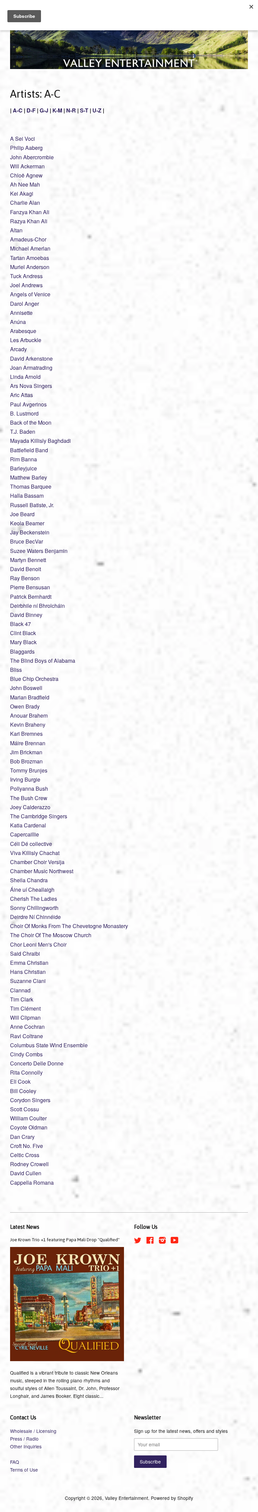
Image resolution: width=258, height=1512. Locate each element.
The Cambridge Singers (38, 816)
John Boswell (26, 688)
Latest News (24, 1227)
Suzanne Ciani (28, 981)
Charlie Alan (25, 202)
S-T (84, 110)
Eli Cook (20, 1081)
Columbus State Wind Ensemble (49, 1045)
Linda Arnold (25, 377)
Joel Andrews (26, 285)
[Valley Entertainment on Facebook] (150, 1241)
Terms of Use (24, 1469)
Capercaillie (24, 834)
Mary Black (23, 642)
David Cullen (25, 1173)
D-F (31, 110)
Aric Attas (21, 395)
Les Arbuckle (25, 340)
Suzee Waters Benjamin (39, 551)
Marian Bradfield (29, 697)
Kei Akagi (21, 193)
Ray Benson (25, 578)
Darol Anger (24, 303)
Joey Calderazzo (30, 807)
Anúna (18, 322)
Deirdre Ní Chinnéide (35, 917)
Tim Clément (25, 1008)
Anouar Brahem (29, 715)
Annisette (21, 313)
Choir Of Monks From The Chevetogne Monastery (69, 926)
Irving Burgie (25, 779)
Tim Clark (21, 999)
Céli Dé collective (31, 844)
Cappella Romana (32, 1182)
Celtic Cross (24, 1155)
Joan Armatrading (31, 367)
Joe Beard (22, 514)
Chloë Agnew (26, 175)
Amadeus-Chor (28, 239)
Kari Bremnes (26, 733)
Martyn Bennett (28, 560)
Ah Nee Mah (25, 184)
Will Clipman (25, 1017)
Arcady (18, 349)
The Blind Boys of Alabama (42, 660)
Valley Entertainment (126, 1497)
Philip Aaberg (26, 148)
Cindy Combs (26, 1054)
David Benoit (25, 569)
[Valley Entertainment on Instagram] (162, 1241)
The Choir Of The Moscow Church (50, 935)
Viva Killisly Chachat (34, 853)
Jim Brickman (26, 752)
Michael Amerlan (30, 248)
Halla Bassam (27, 495)
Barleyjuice (23, 468)
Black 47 (20, 624)
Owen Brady (25, 706)
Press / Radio (24, 1438)
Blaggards (22, 651)
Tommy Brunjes (28, 770)
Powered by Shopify (172, 1497)
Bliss (16, 669)
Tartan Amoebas (29, 258)
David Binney (26, 615)
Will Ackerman (27, 166)
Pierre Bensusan (30, 587)
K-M (57, 110)
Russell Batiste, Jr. (32, 505)
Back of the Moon (30, 422)
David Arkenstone (31, 358)
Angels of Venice (30, 294)
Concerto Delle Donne (36, 1063)
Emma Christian (29, 962)
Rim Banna (23, 459)
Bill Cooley (23, 1091)
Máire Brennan (27, 743)
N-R (71, 110)
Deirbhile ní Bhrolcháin (37, 606)
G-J (44, 110)
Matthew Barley (28, 477)
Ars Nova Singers (31, 386)
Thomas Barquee (30, 486)
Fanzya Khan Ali (29, 212)
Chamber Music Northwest (41, 871)
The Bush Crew (28, 798)
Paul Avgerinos (28, 404)
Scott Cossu (24, 1109)
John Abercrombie (32, 157)
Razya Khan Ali (28, 221)
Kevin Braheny (27, 724)
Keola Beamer (27, 523)
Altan (16, 230)
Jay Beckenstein (29, 532)
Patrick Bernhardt (30, 596)
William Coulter (28, 1118)
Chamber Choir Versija (37, 862)
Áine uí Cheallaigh (32, 889)
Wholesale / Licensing (33, 1430)
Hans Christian (28, 972)
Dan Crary (22, 1137)
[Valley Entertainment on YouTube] (174, 1241)
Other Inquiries (26, 1446)
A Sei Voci (22, 138)
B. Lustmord (24, 413)
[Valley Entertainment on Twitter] (137, 1241)
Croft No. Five (26, 1146)
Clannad (20, 990)
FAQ (14, 1461)
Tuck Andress (26, 276)
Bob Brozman (26, 761)
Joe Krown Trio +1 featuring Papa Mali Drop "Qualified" (65, 1239)
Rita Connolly (26, 1072)
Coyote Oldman (28, 1127)
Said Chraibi (25, 953)
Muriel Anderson (29, 267)
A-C (18, 110)
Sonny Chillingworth (34, 908)
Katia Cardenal (28, 825)
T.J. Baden (22, 431)
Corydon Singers (30, 1100)
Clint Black (23, 633)
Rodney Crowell (29, 1164)
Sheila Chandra (29, 880)
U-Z (96, 110)
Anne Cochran (27, 1026)
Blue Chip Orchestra (34, 679)
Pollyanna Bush (29, 788)
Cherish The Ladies (33, 898)
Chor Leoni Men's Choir (38, 944)
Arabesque (23, 331)
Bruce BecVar (26, 541)
